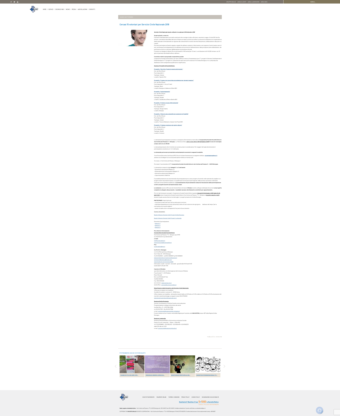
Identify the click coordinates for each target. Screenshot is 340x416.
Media (74, 9)
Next (224, 366)
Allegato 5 (157, 227)
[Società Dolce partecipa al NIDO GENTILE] (182, 364)
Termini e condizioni (173, 397)
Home (44, 9)
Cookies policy (196, 397)
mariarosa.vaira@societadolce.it (163, 242)
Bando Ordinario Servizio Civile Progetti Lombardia (167, 218)
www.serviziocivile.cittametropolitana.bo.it (165, 258)
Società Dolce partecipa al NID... (180, 375)
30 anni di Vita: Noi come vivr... (129, 375)
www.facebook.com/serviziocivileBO (163, 261)
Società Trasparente (148, 397)
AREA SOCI (264, 2)
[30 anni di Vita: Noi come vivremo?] (132, 364)
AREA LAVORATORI (253, 2)
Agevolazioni (82, 9)
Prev (115, 366)
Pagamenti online (161, 397)
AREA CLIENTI (241, 2)
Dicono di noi (59, 9)
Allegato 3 (157, 223)
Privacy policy (185, 397)
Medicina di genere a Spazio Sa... (155, 375)
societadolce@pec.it (159, 246)
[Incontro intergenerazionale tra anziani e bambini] (208, 364)
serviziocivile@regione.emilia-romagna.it (169, 311)
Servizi (50, 9)
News (68, 9)
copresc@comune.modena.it (168, 285)
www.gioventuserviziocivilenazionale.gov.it (165, 298)
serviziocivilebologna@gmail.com (163, 259)
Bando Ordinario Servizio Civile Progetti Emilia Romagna (169, 215)
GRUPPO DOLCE (231, 2)
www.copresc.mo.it (166, 283)
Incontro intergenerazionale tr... (206, 375)
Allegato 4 (157, 225)
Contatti (92, 9)
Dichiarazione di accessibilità (210, 397)
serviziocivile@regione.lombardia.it (167, 328)
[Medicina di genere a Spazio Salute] (157, 364)
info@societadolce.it (159, 240)
